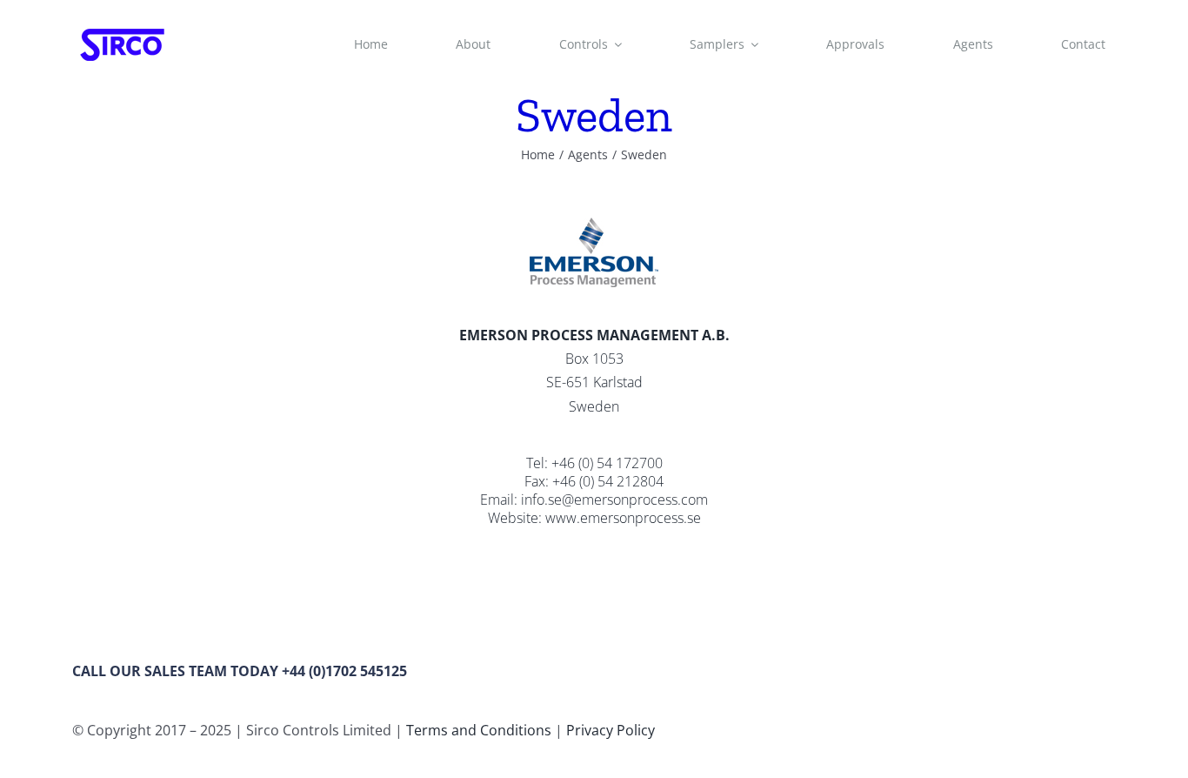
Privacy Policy (610, 730)
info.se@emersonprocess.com (614, 499)
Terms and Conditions (478, 730)
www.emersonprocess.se (623, 517)
